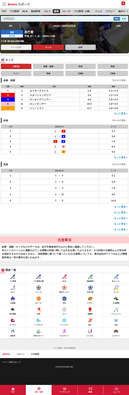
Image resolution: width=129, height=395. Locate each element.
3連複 (80, 73)
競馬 (56, 11)
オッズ (48, 47)
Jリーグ (66, 11)
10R (118, 25)
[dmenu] (6, 354)
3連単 (112, 73)
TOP (3, 11)
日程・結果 (39, 392)
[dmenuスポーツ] (20, 4)
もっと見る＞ (121, 113)
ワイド (16, 73)
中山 (117, 19)
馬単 (48, 73)
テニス (98, 11)
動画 (90, 392)
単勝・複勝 (48, 66)
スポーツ (21, 354)
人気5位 (16, 66)
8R (10, 25)
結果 (80, 47)
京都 (124, 19)
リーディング (64, 392)
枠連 (80, 66)
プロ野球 (14, 11)
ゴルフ (47, 11)
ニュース (116, 392)
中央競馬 (35, 354)
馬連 (113, 66)
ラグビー (110, 11)
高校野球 (35, 11)
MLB (25, 11)
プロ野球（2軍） (83, 11)
